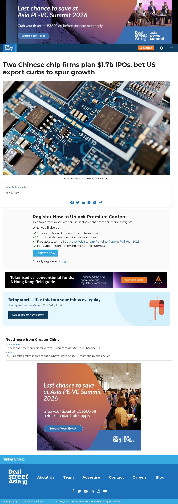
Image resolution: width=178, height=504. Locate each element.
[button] (161, 47)
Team (68, 477)
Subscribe (145, 47)
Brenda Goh (21, 187)
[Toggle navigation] (171, 48)
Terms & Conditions (33, 502)
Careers (140, 477)
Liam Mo (10, 187)
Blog (160, 477)
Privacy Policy (10, 502)
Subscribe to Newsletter (28, 314)
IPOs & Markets (13, 344)
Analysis (10, 352)
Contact (116, 477)
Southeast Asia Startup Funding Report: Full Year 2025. (101, 241)
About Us (45, 477)
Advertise (91, 477)
